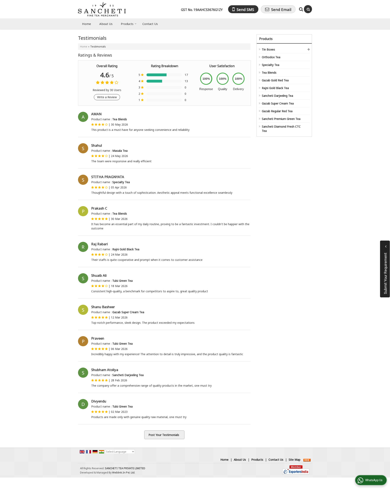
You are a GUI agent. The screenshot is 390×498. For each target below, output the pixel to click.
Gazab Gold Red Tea (275, 80)
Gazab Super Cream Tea (278, 103)
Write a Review (107, 97)
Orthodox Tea (271, 57)
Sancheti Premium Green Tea (281, 119)
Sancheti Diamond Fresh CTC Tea (281, 129)
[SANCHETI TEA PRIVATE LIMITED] (102, 9)
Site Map (294, 459)
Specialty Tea (270, 65)
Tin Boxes (268, 49)
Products (127, 24)
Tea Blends (269, 72)
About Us (106, 24)
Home (86, 24)
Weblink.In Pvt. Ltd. (123, 472)
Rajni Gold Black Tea (275, 88)
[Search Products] (300, 9)
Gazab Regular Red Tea (277, 111)
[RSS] (307, 459)
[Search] (308, 9)
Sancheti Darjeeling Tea (277, 96)
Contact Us (150, 24)
